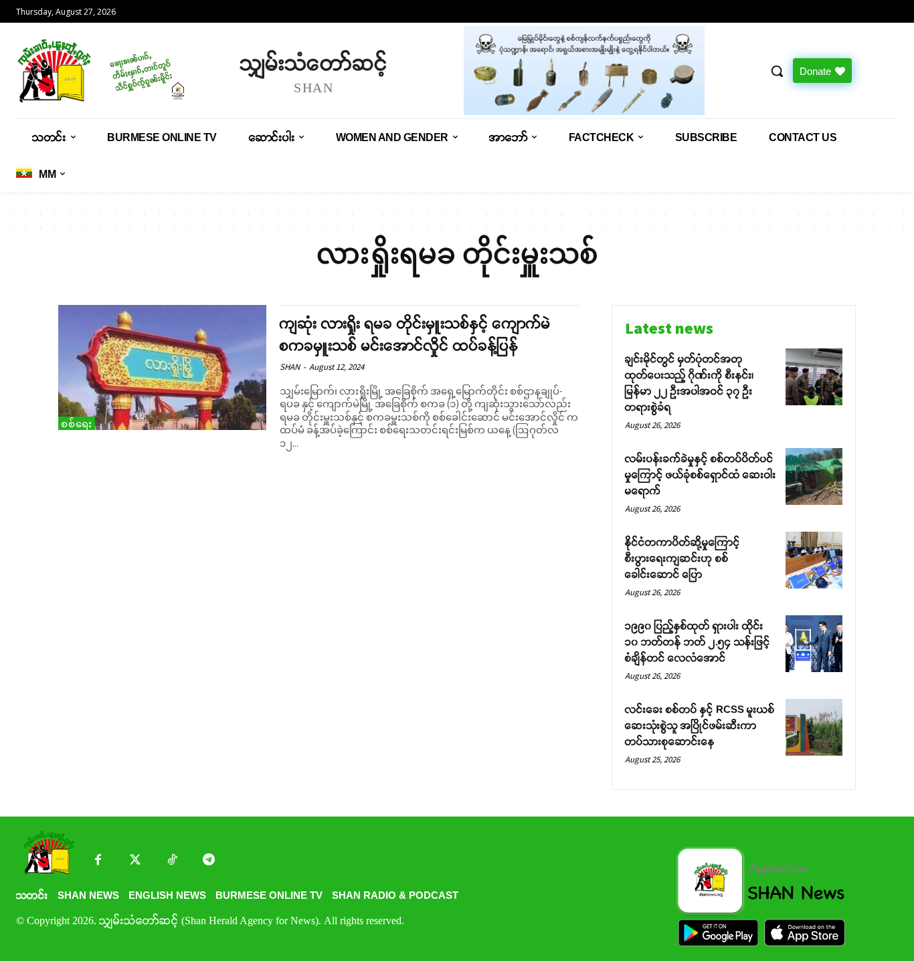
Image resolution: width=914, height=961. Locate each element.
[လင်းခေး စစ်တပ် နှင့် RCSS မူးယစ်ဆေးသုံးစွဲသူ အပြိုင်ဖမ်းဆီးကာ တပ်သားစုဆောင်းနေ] (814, 727)
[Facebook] (98, 861)
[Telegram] (208, 861)
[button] (777, 71)
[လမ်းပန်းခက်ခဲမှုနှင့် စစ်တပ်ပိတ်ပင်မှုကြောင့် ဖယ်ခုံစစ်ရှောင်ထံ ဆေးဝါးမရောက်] (814, 476)
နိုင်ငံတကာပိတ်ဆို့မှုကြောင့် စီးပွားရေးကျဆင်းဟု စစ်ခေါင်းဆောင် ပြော (682, 558)
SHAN (290, 366)
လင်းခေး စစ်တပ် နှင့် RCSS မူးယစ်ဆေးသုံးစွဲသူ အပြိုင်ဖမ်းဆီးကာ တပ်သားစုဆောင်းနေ (700, 725)
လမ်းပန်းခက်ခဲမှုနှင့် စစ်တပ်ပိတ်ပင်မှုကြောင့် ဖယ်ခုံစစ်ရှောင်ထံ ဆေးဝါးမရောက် (700, 474)
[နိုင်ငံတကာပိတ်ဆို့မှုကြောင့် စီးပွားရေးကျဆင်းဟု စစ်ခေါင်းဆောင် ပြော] (814, 560)
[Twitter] (135, 861)
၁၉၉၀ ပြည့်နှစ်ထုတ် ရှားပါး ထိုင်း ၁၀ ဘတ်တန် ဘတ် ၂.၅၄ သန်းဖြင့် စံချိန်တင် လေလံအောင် (697, 641)
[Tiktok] (172, 861)
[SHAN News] (121, 70)
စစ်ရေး (76, 423)
